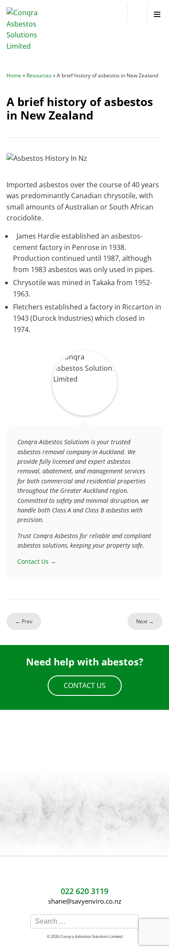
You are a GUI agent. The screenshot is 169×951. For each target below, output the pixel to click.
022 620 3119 (137, 14)
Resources (39, 75)
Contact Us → (36, 561)
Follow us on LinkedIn (92, 874)
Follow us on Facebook (77, 874)
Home (13, 75)
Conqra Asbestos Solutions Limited (91, 936)
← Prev (23, 621)
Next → (145, 621)
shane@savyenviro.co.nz (84, 901)
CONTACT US (85, 685)
